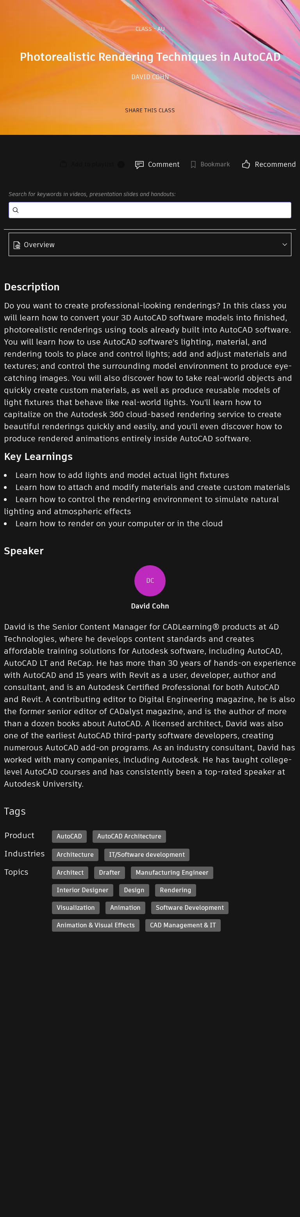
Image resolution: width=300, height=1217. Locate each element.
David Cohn (150, 77)
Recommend (275, 164)
